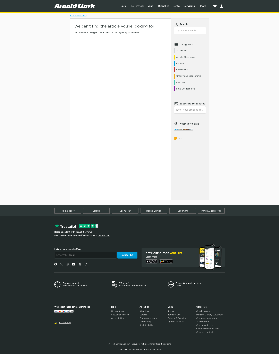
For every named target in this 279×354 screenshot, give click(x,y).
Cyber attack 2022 (177, 322)
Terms (171, 311)
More (203, 6)
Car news (181, 63)
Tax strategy (202, 322)
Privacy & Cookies (177, 318)
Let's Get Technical (185, 89)
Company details (204, 325)
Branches (163, 6)
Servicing (189, 6)
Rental (176, 6)
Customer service (120, 315)
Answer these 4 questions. (160, 344)
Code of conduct (204, 332)
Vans (150, 6)
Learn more (151, 257)
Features (180, 82)
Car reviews (182, 70)
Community (145, 322)
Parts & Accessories (211, 211)
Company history (148, 318)
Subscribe (127, 255)
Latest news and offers (67, 249)
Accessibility (117, 318)
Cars (123, 6)
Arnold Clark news (185, 57)
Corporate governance (207, 318)
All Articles (181, 50)
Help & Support (67, 211)
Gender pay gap (204, 311)
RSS (180, 138)
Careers (96, 211)
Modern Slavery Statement (209, 315)
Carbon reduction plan (207, 329)
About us (144, 311)
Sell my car (137, 6)
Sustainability (146, 325)
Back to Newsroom (78, 15)
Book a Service (153, 211)
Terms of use (174, 315)
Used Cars (183, 211)
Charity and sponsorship (188, 76)
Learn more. (104, 235)
